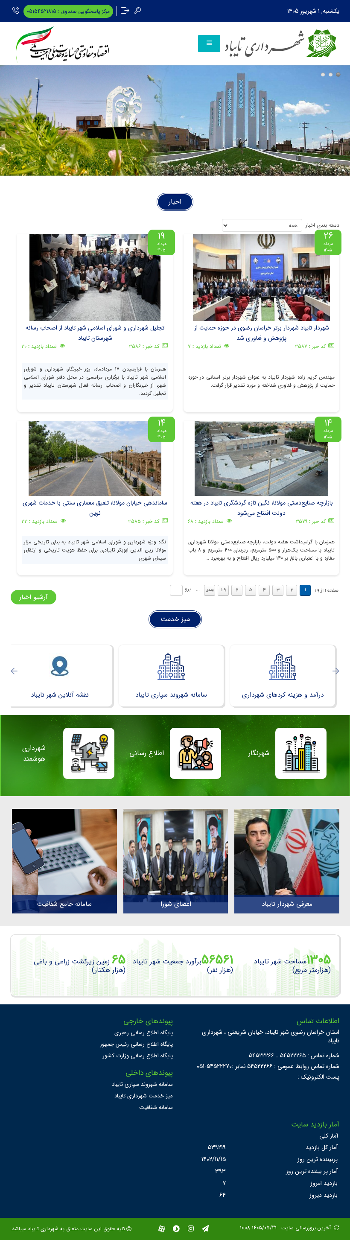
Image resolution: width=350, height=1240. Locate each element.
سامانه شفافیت (156, 1107)
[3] (338, 74)
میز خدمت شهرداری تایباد (143, 1095)
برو (188, 589)
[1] (323, 74)
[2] (330, 74)
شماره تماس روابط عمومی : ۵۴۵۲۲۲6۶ (293, 1066)
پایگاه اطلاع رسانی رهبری (143, 1032)
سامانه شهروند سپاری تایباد (142, 1084)
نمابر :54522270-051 (221, 1066)
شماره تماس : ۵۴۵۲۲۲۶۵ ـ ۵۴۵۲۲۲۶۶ (294, 1055)
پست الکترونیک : (318, 1077)
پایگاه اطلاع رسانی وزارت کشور (137, 1055)
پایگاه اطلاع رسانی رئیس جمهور (136, 1044)
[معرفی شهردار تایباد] (286, 853)
